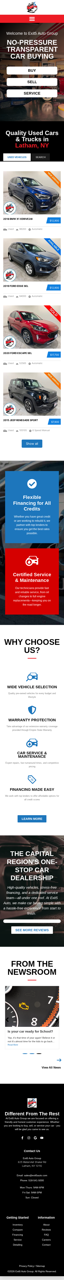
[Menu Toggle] (32, 19)
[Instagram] (28, 1137)
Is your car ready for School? (30, 1031)
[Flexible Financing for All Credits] (32, 484)
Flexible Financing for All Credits (32, 503)
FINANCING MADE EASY (32, 789)
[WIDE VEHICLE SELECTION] (32, 677)
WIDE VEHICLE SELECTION (32, 687)
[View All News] (59, 1060)
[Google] (35, 1137)
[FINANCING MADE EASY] (32, 779)
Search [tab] (41, 157)
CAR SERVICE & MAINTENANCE (32, 755)
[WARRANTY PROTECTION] (32, 710)
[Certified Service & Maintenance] (32, 561)
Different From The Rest (32, 1113)
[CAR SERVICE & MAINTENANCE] (32, 743)
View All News (51, 1067)
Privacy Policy (26, 1266)
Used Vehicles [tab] (17, 157)
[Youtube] (41, 1137)
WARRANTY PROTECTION (32, 720)
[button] (25, 1053)
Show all (32, 443)
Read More (13, 1045)
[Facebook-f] (22, 1137)
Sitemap (40, 1266)
